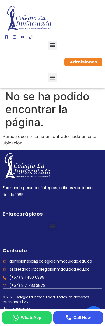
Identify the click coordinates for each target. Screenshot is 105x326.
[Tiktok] (30, 37)
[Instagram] (14, 37)
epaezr (37, 308)
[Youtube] (22, 37)
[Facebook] (6, 37)
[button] (52, 45)
